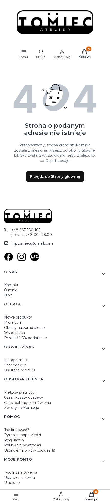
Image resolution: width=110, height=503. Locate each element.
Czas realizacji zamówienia (27, 402)
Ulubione (12, 482)
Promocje (13, 322)
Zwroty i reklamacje (21, 407)
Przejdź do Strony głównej (55, 176)
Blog (8, 295)
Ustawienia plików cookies (27, 450)
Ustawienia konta (19, 477)
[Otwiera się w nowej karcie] (8, 256)
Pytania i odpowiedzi (22, 435)
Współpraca (14, 332)
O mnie (10, 290)
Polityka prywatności (22, 445)
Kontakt (11, 285)
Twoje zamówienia (20, 472)
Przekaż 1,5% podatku (24, 338)
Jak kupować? (16, 429)
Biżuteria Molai (17, 370)
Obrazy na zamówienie (24, 327)
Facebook (13, 365)
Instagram (14, 360)
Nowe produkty (18, 317)
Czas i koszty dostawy (23, 397)
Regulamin (14, 440)
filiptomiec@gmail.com (32, 243)
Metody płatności (19, 392)
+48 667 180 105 (25, 230)
